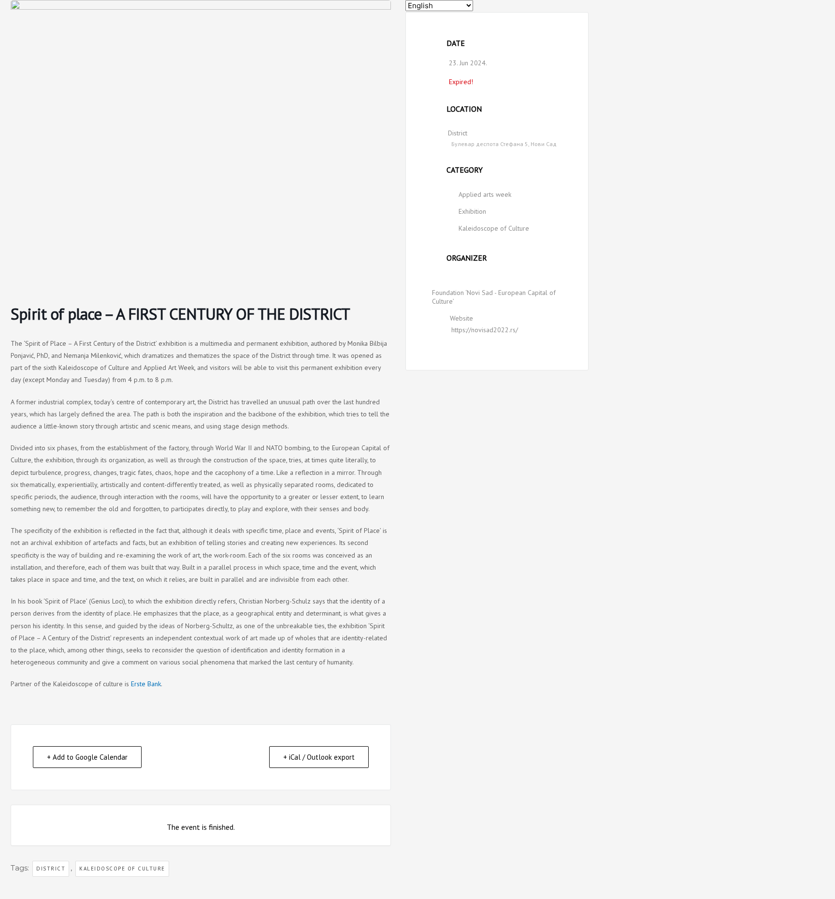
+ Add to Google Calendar (87, 757)
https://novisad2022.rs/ (484, 329)
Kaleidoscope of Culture (494, 228)
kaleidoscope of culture (122, 868)
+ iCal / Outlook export (319, 757)
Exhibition (472, 211)
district (50, 868)
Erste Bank (146, 683)
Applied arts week (485, 194)
